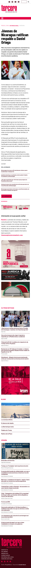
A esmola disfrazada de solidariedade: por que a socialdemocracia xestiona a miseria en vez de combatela (15, 473)
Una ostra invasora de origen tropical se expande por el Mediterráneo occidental (13, 335)
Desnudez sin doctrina (7, 460)
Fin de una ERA (5, 502)
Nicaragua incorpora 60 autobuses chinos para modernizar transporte (14, 171)
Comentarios (5, 555)
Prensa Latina (5, 25)
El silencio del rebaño (7, 423)
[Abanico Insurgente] (15, 293)
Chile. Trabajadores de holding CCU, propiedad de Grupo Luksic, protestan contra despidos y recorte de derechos (14, 495)
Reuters (4, 220)
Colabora (4, 551)
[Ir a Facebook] (9, 2)
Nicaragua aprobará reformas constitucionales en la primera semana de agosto (15, 189)
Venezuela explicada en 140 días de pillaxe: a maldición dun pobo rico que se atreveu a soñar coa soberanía (15, 508)
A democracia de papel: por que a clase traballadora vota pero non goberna (12, 523)
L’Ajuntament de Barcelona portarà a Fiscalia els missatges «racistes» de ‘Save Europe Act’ (14, 329)
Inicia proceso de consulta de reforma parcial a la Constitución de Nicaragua (15, 185)
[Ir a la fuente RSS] (18, 2)
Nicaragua (4, 201)
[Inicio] (9, 8)
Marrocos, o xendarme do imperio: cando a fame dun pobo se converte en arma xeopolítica (15, 480)
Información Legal (7, 557)
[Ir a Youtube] (15, 2)
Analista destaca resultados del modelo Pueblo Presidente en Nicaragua (14, 175)
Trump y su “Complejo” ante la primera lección (14, 466)
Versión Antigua (6, 558)
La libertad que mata (7, 426)
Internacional (14, 25)
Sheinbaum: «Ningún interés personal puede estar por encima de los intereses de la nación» (15, 358)
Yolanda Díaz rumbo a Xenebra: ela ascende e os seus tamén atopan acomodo (15, 487)
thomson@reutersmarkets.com (12, 235)
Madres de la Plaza (6, 433)
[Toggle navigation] (2, 18)
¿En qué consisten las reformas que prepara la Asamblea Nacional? (14, 180)
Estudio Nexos (22, 564)
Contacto (4, 549)
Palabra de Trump (6, 430)
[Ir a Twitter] (12, 2)
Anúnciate (4, 553)
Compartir (7, 196)
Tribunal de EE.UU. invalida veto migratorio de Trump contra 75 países (14, 342)
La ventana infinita (6, 419)
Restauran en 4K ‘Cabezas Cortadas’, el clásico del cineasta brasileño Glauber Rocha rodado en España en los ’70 (15, 350)
